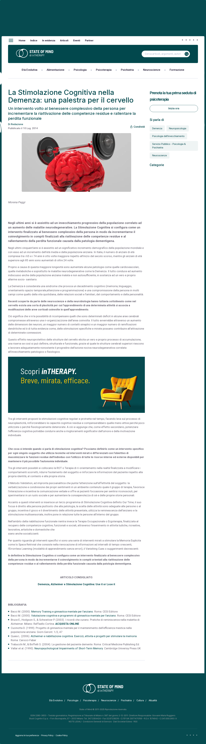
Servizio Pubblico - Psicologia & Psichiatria (169, 146)
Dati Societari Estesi (122, 721)
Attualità (153, 700)
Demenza (157, 128)
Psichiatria (127, 69)
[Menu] (11, 40)
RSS (135, 721)
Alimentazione (55, 69)
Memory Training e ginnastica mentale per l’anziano (62, 611)
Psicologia (80, 69)
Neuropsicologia (177, 128)
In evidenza (48, 40)
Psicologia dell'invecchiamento (168, 136)
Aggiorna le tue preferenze (27, 735)
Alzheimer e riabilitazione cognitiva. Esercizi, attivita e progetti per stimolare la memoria (84, 636)
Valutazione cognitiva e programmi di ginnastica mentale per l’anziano (73, 615)
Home (22, 40)
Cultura (140, 700)
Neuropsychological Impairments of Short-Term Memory (68, 648)
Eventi (76, 40)
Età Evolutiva (29, 69)
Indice (33, 40)
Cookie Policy (62, 735)
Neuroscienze (151, 69)
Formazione (177, 69)
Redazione (17, 124)
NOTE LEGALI (75, 721)
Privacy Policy (47, 735)
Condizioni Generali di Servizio (97, 721)
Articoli (64, 40)
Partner (89, 40)
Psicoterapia (104, 69)
